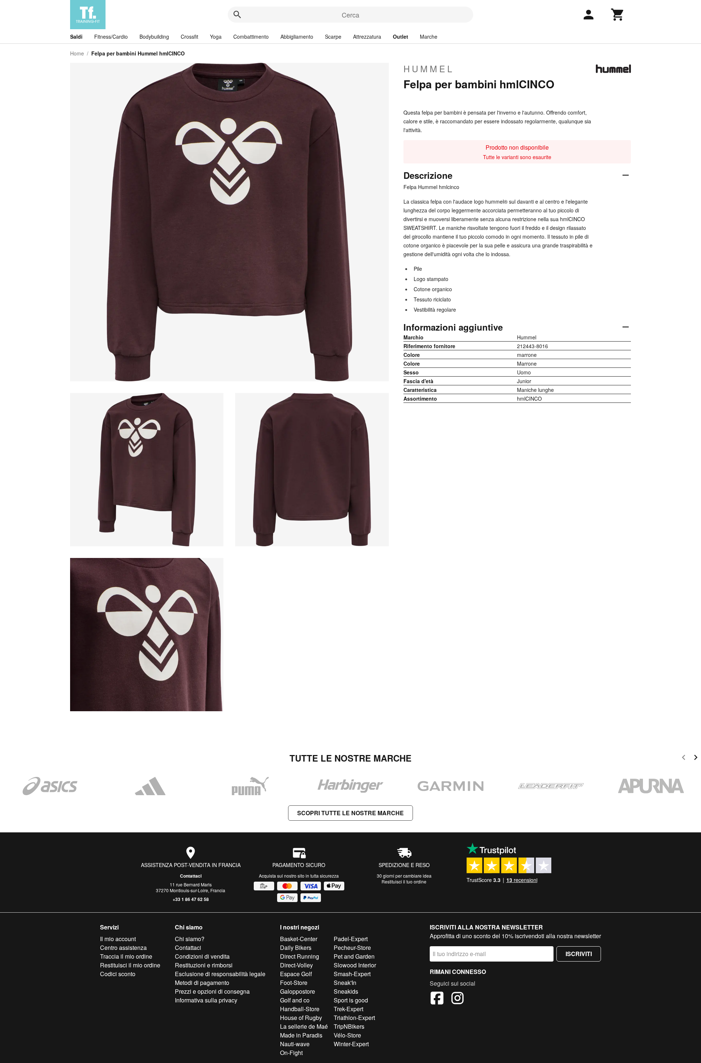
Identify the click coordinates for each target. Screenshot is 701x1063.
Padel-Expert (351, 939)
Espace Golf (296, 974)
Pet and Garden (354, 956)
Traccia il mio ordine (126, 956)
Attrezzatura (367, 36)
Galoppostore (297, 991)
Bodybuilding (154, 36)
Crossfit (189, 36)
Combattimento (251, 36)
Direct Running (299, 956)
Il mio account (118, 939)
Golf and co (295, 1000)
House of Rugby (301, 1017)
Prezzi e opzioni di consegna (212, 991)
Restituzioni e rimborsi (204, 965)
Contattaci (191, 876)
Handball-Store (299, 1009)
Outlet (400, 36)
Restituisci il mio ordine (130, 965)
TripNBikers (349, 1026)
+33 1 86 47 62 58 (191, 899)
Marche (428, 36)
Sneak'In (345, 982)
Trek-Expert (348, 1009)
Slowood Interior (355, 965)
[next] (695, 758)
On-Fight (291, 1052)
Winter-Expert (351, 1044)
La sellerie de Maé (304, 1026)
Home (77, 53)
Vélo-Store (347, 1035)
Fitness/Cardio (111, 36)
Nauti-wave (295, 1044)
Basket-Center (298, 939)
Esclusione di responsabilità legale (220, 974)
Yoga (216, 36)
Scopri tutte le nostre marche (350, 813)
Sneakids (346, 991)
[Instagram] (457, 999)
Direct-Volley (296, 965)
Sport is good (351, 1000)
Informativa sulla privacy (206, 1000)
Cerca (350, 14)
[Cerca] (237, 15)
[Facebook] (437, 999)
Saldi (76, 36)
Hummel (428, 68)
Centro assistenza (123, 947)
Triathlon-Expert (354, 1017)
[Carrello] (617, 14)
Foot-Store (293, 982)
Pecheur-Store (352, 947)
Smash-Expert (352, 974)
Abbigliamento (296, 36)
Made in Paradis (301, 1035)
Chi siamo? (189, 939)
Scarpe (333, 36)
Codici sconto (117, 974)
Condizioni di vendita (202, 956)
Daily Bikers (295, 947)
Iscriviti (579, 954)
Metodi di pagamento (202, 982)
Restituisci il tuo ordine (404, 881)
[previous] (683, 758)
